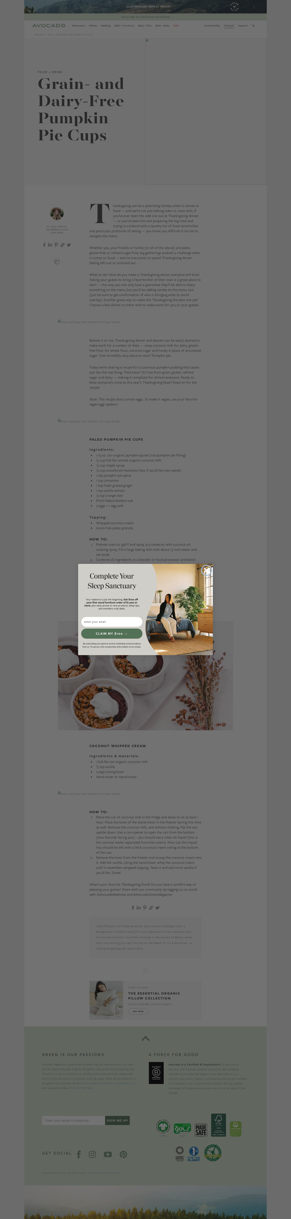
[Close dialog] (206, 570)
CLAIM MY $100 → (112, 633)
